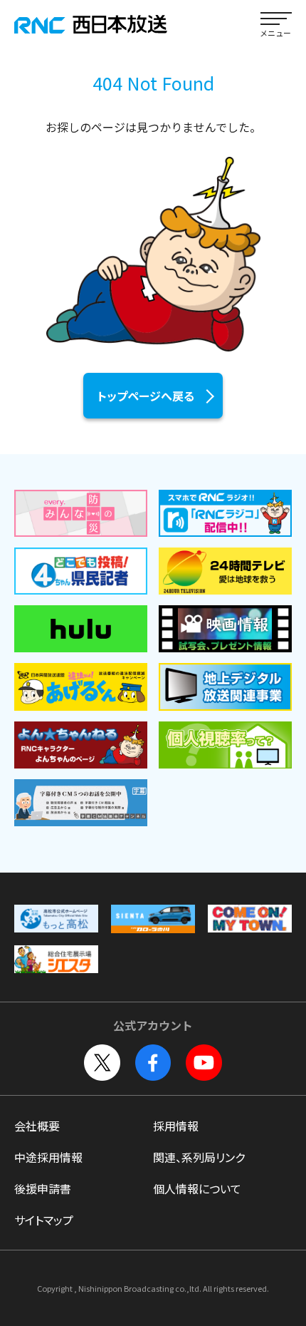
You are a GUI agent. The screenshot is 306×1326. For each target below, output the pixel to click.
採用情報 (176, 1125)
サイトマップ (43, 1219)
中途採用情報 (48, 1157)
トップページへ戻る (145, 395)
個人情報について (197, 1188)
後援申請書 (42, 1188)
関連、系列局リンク (199, 1157)
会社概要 (37, 1125)
